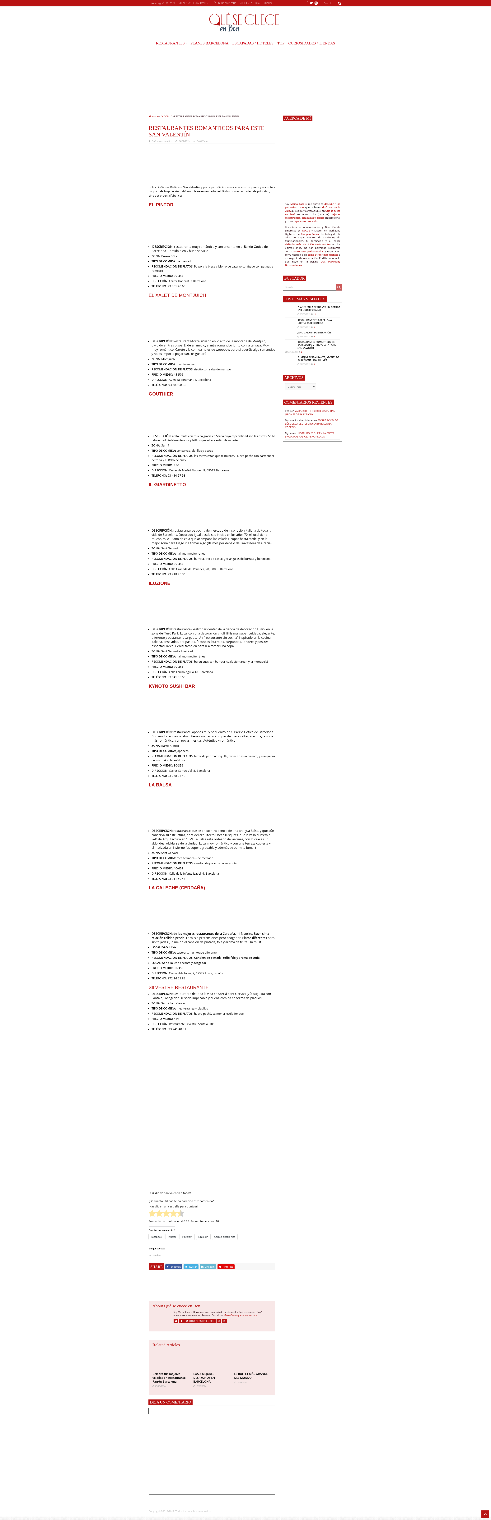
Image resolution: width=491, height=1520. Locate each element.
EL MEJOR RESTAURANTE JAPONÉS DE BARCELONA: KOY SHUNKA (318, 359)
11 (315, 314)
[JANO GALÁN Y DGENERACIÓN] (290, 333)
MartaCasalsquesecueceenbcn (240, 1315)
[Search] (339, 3)
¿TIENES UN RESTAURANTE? (193, 3)
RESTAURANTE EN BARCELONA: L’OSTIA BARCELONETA (314, 321)
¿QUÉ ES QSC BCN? (250, 3)
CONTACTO (269, 3)
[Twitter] (311, 3)
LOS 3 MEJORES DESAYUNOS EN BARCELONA (204, 1377)
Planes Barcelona (209, 43)
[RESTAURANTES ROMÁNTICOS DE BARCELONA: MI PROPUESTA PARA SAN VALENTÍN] (290, 344)
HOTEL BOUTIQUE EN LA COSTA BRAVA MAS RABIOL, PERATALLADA (309, 434)
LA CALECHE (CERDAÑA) (177, 887)
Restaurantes (170, 43)
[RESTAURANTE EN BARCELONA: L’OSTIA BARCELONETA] (290, 322)
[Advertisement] (245, 76)
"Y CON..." (166, 116)
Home (155, 116)
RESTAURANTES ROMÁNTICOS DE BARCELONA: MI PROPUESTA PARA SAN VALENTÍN (316, 344)
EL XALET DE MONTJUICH (178, 295)
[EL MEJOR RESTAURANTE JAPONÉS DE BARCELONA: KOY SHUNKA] (290, 359)
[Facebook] (307, 3)
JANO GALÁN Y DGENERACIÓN (314, 332)
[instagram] (316, 3)
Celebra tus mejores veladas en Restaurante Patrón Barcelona (169, 1377)
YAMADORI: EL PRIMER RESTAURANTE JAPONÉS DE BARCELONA (311, 412)
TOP (280, 43)
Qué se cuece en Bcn (162, 141)
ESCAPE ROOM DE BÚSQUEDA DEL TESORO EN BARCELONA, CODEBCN (311, 424)
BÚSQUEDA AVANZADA (224, 3)
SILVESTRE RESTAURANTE (179, 987)
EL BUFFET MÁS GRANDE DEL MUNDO (251, 1376)
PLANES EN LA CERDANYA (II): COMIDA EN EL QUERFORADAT (318, 308)
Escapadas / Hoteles (253, 43)
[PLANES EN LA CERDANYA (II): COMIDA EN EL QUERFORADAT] (290, 311)
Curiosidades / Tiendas (311, 43)
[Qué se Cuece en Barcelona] (245, 22)
